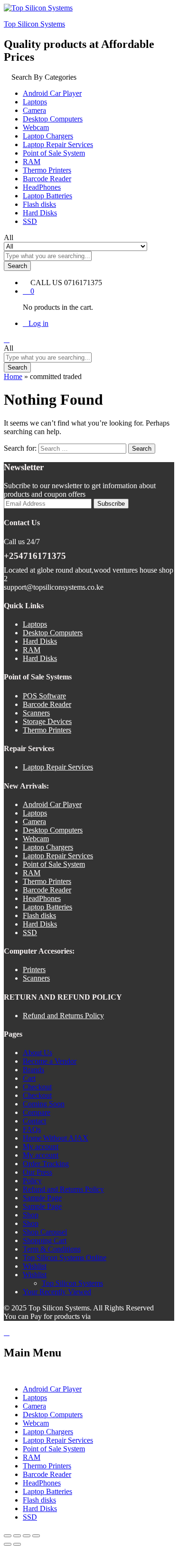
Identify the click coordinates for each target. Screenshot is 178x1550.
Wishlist (35, 1266)
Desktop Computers (53, 119)
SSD (30, 221)
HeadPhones (42, 187)
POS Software (44, 696)
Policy (32, 1181)
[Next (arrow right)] (17, 1544)
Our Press (37, 1172)
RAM (31, 162)
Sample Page (42, 1198)
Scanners (36, 713)
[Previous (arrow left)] (7, 1544)
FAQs (32, 1129)
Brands (33, 1070)
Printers (34, 969)
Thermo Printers (47, 170)
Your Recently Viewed (57, 1292)
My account (40, 1146)
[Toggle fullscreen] (17, 1535)
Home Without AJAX (55, 1138)
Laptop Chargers (48, 136)
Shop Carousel (45, 1232)
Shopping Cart (44, 1240)
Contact (34, 1121)
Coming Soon (44, 1104)
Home (13, 376)
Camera (34, 110)
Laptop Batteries (47, 196)
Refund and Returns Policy (63, 1016)
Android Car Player (52, 93)
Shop (30, 1215)
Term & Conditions (52, 1249)
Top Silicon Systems (34, 24)
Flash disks (39, 204)
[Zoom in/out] (7, 1535)
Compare (36, 1112)
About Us (37, 1053)
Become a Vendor (49, 1061)
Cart (29, 1078)
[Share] (26, 1535)
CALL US (46, 282)
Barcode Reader (47, 179)
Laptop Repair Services (58, 144)
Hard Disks (40, 213)
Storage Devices (47, 721)
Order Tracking (46, 1164)
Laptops (35, 102)
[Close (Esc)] (36, 1535)
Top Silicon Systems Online (64, 1257)
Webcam (36, 127)
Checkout (37, 1087)
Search (17, 265)
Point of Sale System (54, 153)
